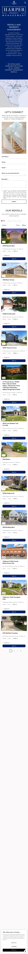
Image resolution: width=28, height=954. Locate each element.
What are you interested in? (10, 173)
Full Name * (5, 156)
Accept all (14, 950)
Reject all (14, 942)
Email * (4, 167)
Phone (4, 162)
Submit (14, 201)
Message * (5, 179)
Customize (14, 946)
